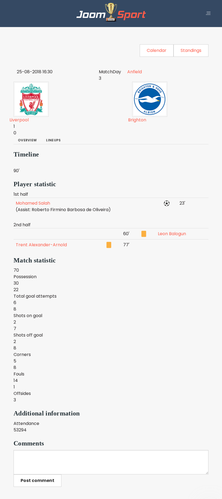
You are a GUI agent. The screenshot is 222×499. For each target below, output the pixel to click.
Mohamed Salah (33, 203)
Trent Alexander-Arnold (41, 245)
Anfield (134, 72)
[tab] (27, 140)
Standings (191, 50)
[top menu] (208, 13)
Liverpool (19, 120)
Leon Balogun (172, 234)
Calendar (156, 50)
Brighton (137, 120)
